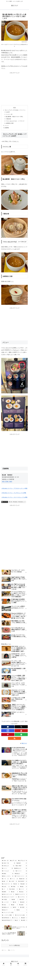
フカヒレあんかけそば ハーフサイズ (15, 121)
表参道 (16, 501)
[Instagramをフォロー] (7, 730)
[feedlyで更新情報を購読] (21, 734)
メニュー (6, 125)
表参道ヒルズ (22, 501)
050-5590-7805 (7, 481)
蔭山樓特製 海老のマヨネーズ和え (14, 116)
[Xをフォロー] (21, 726)
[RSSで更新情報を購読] (14, 738)
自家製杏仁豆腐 (9, 123)
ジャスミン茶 (9, 114)
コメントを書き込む (14, 945)
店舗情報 (6, 127)
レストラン (5, 501)
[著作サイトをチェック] (7, 726)
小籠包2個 (8, 118)
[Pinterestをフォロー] (7, 734)
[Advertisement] (14, 88)
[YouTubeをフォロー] (21, 730)
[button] (26, 494)
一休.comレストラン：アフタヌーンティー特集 (14, 488)
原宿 (11, 501)
